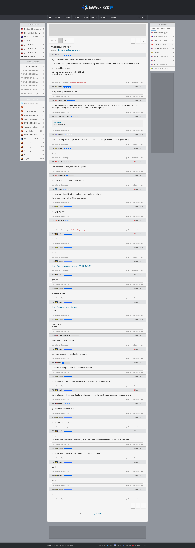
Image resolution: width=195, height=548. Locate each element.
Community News (33, 25)
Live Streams (162, 25)
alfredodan (61, 175)
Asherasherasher (64, 335)
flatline (60, 55)
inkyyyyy (61, 134)
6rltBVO (61, 220)
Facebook (128, 545)
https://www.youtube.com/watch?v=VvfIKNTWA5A (71, 266)
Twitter (111, 545)
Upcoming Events (33, 62)
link (142, 82)
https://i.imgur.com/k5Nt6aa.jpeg (64, 307)
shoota (60, 162)
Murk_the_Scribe (63, 116)
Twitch (146, 545)
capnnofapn (62, 100)
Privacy (56, 545)
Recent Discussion (32, 99)
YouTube (137, 545)
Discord (119, 545)
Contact (50, 545)
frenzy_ (61, 403)
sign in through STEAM (93, 514)
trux (60, 363)
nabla (60, 189)
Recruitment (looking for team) (69, 50)
